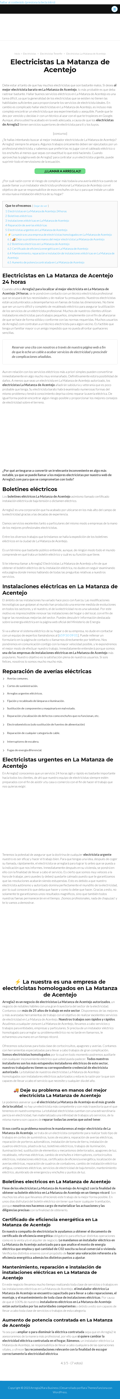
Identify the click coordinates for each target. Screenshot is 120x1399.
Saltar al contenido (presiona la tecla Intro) (27, 2)
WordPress (60, 1392)
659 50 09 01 (68, 635)
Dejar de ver (40, 205)
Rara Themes (89, 1387)
